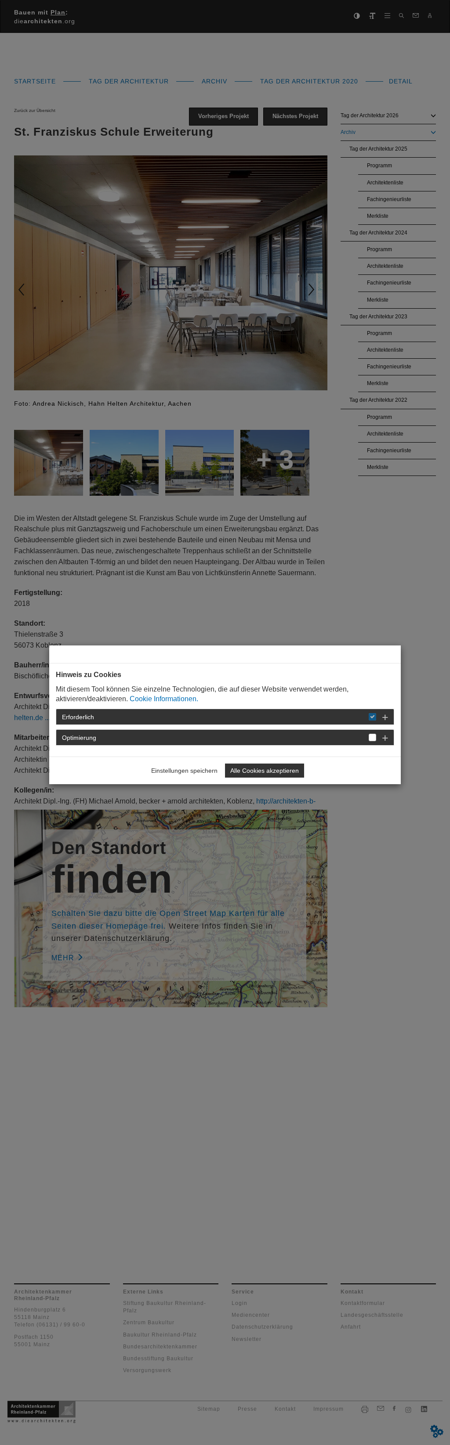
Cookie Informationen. (164, 699)
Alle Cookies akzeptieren (264, 770)
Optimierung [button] (79, 737)
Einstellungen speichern (184, 770)
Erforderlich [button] (78, 717)
